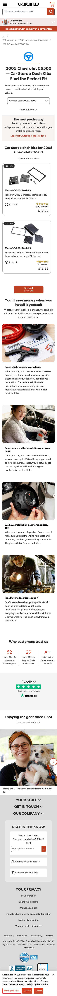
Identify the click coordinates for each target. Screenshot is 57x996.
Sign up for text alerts (26, 862)
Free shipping (28, 29)
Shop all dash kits (28, 289)
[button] (53, 762)
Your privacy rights (28, 902)
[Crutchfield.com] (29, 4)
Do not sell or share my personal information (28, 914)
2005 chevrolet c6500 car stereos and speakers (25, 40)
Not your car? (27, 110)
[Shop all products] (4, 4)
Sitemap (49, 936)
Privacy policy (28, 896)
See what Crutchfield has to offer (27, 136)
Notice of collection (28, 920)
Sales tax (8, 936)
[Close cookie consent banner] (53, 974)
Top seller (9, 166)
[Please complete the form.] (43, 849)
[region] (28, 762)
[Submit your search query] (51, 11)
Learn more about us (27, 722)
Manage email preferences (28, 926)
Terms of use (21, 936)
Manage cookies (28, 908)
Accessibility (36, 936)
